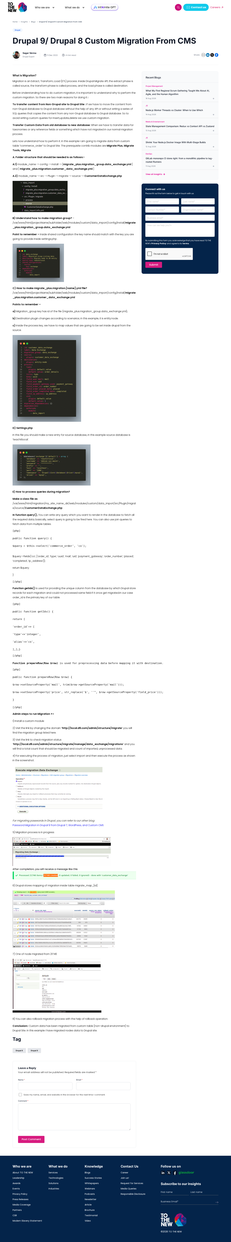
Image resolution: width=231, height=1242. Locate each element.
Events (16, 1188)
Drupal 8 (19, 1050)
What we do (72, 7)
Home (15, 21)
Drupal (17, 30)
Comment (23, 1101)
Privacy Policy (158, 243)
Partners (17, 1210)
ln (163, 1173)
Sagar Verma (29, 53)
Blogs (33, 21)
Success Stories (93, 1177)
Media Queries (128, 1188)
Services (53, 1172)
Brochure (90, 1210)
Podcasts (90, 1194)
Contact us (198, 7)
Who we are (42, 7)
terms (185, 243)
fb (175, 1173)
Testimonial (91, 1215)
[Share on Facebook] (216, 55)
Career (124, 1172)
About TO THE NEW (23, 1172)
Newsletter (90, 1199)
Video (88, 1220)
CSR (15, 1215)
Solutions (53, 1183)
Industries (54, 1188)
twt (169, 1173)
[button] (178, 7)
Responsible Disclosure (133, 1194)
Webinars (90, 1188)
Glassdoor (186, 1173)
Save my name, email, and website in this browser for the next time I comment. (64, 1094)
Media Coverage (22, 1204)
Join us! (125, 1177)
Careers (215, 7)
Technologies (56, 1177)
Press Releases (20, 1199)
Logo (17, 7)
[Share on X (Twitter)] (212, 55)
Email (79, 1080)
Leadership (18, 1177)
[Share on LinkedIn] (208, 55)
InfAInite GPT (104, 7)
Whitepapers (92, 1183)
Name (21, 1080)
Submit (153, 265)
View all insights (154, 174)
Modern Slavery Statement (27, 1220)
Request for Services (132, 1183)
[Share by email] (203, 55)
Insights (24, 21)
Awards (16, 1183)
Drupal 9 (34, 1050)
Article (88, 1204)
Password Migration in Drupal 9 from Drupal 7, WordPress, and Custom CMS (58, 825)
